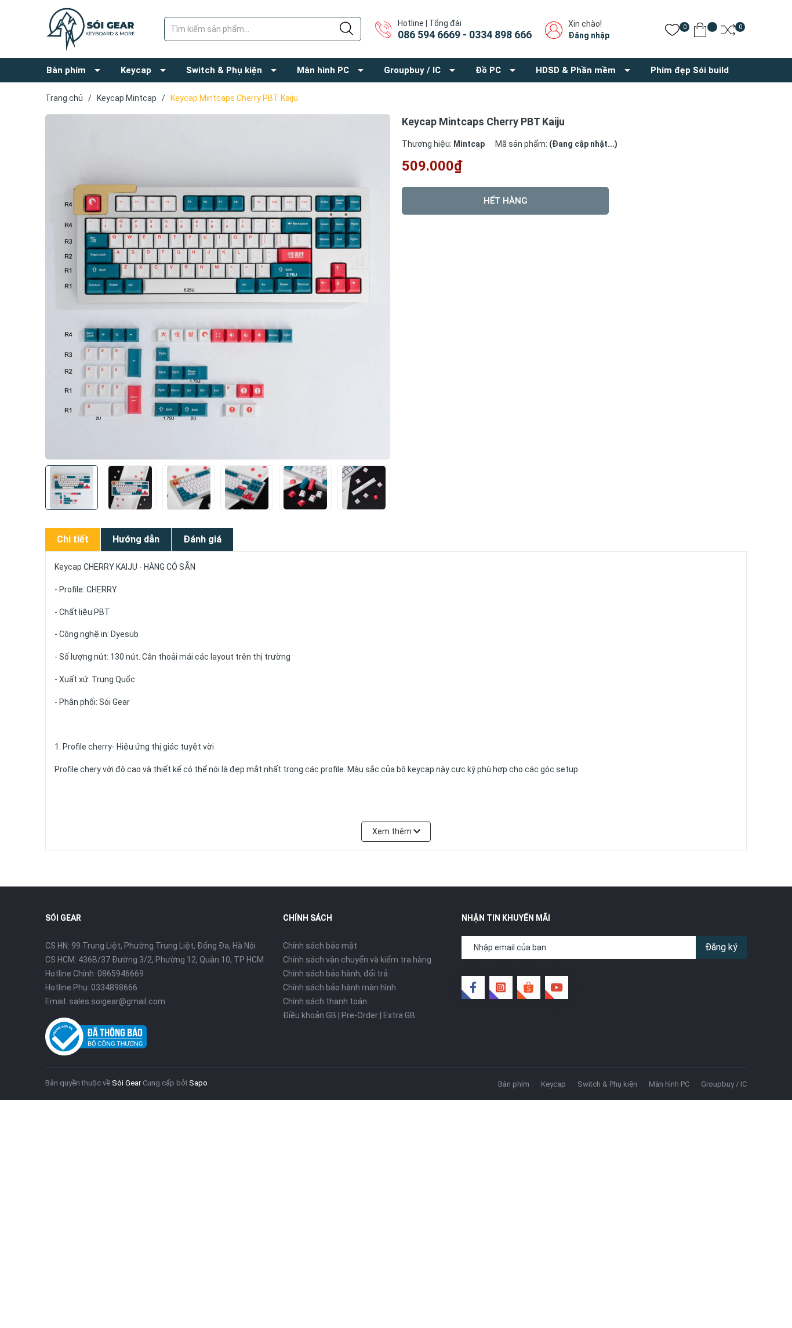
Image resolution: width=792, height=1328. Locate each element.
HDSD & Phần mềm (576, 70)
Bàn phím (66, 70)
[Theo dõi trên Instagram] (501, 987)
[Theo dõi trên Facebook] (473, 987)
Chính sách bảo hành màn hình (339, 987)
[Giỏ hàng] (700, 32)
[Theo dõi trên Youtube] (556, 987)
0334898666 (114, 987)
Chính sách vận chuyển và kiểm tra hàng (357, 959)
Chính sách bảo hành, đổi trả (335, 973)
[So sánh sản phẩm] (728, 32)
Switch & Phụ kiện (224, 70)
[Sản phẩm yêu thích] (672, 32)
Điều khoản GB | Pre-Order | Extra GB (349, 1015)
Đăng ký (721, 947)
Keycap (136, 70)
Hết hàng (506, 201)
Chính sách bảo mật (320, 945)
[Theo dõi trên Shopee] (528, 987)
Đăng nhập (588, 35)
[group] (217, 286)
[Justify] (346, 29)
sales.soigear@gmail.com (117, 1001)
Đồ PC (488, 70)
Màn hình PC (323, 70)
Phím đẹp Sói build (690, 70)
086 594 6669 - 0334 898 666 (465, 34)
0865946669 (120, 973)
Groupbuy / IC (412, 70)
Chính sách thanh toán (325, 1001)
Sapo (198, 1083)
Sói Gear (126, 1083)
